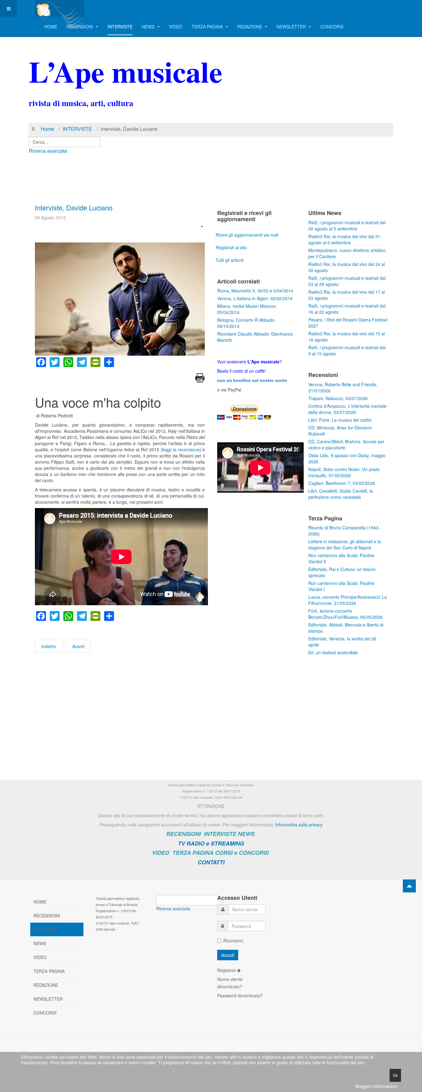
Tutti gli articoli (229, 260)
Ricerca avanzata (48, 150)
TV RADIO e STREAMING (211, 843)
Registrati (227, 970)
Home (47, 128)
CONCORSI (332, 26)
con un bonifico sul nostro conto (252, 380)
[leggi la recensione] (181, 449)
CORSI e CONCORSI (242, 853)
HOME (50, 26)
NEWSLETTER (291, 26)
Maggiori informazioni (376, 1086)
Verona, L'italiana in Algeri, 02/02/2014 (255, 298)
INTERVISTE (120, 26)
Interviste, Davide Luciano (73, 207)
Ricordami (233, 940)
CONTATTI (211, 862)
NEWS (149, 26)
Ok (395, 1075)
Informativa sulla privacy (299, 824)
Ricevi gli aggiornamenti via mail (247, 235)
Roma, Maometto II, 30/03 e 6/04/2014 (255, 290)
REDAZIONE (250, 26)
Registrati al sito (231, 247)
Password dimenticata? (240, 995)
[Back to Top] (409, 885)
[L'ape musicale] (59, 8)
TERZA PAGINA (208, 26)
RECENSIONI (80, 26)
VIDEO (175, 26)
